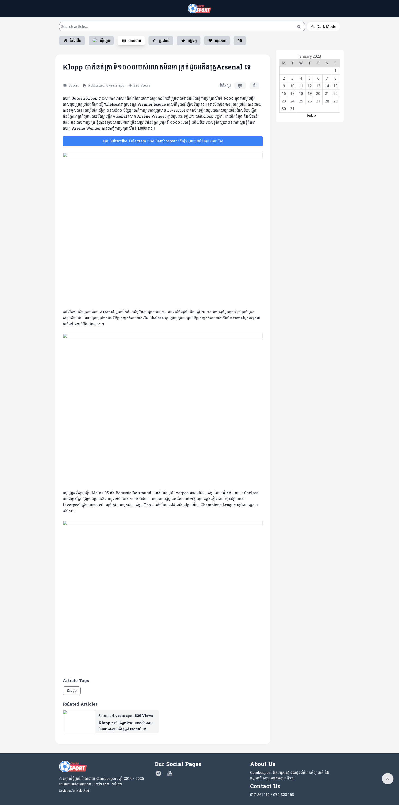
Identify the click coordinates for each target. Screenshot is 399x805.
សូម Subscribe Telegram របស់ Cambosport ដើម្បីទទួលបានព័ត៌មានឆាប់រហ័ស (163, 141)
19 (310, 93)
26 (310, 101)
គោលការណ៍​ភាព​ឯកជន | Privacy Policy (90, 784)
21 (327, 93)
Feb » (311, 115)
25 (301, 101)
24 (292, 101)
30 (284, 108)
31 (292, 108)
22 (335, 93)
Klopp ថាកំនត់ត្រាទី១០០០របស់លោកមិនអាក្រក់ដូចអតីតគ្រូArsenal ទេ (126, 726)
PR (239, 40)
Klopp (72, 691)
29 (335, 101)
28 (327, 101)
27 (318, 101)
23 (284, 101)
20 (318, 93)
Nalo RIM (82, 790)
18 (301, 93)
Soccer (74, 85)
